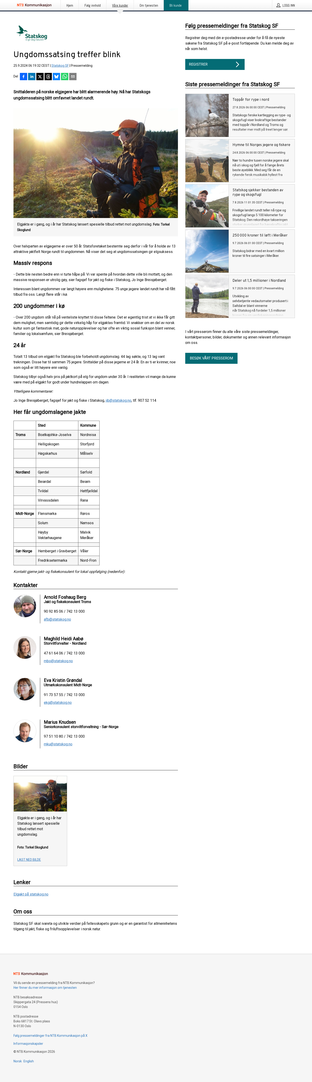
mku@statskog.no (58, 744)
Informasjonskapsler (28, 1043)
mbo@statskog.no (58, 661)
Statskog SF (60, 65)
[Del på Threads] (48, 77)
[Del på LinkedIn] (31, 77)
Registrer (198, 64)
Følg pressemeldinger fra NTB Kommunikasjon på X (50, 1035)
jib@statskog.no (118, 400)
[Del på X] (40, 77)
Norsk (17, 1061)
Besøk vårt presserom (211, 358)
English (29, 1061)
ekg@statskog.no (58, 703)
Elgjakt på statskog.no (30, 894)
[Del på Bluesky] (56, 77)
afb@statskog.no (57, 619)
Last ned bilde (29, 859)
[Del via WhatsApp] (64, 77)
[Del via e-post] (73, 77)
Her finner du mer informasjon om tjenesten (45, 987)
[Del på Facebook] (23, 77)
